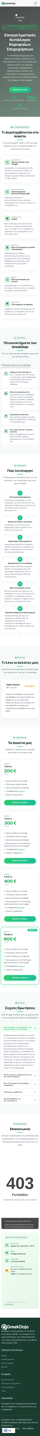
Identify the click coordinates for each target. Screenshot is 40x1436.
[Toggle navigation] (35, 3)
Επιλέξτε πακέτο (20, 802)
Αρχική (3, 1355)
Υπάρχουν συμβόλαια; (13, 1092)
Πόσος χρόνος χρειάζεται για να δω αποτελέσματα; (18, 1076)
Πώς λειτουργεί (7, 1363)
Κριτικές (4, 1367)
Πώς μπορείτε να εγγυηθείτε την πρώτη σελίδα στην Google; (17, 1028)
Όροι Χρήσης (28, 1428)
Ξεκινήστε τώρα (20, 90)
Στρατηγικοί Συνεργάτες (11, 1383)
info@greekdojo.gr (18, 1254)
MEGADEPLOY (9, 1304)
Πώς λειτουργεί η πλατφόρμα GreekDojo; (16, 1084)
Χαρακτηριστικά (7, 1359)
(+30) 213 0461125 (18, 1261)
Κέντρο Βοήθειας (8, 1387)
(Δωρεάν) (21, 791)
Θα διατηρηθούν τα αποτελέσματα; (12, 1100)
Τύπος (3, 1391)
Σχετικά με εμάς (7, 1380)
